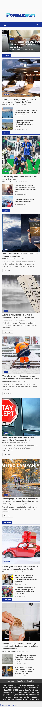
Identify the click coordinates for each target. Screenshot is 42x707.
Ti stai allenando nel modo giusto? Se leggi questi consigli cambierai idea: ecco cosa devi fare (7, 189)
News (5, 38)
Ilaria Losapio (8, 320)
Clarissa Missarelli (9, 105)
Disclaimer (31, 681)
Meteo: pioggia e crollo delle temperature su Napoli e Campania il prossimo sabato (21, 478)
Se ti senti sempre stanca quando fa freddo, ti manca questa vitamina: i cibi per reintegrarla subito (7, 671)
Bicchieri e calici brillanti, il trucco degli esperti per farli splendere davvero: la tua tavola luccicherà (21, 622)
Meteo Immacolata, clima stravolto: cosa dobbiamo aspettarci (21, 233)
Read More (7, 271)
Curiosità (6, 561)
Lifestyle (6, 638)
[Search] (37, 25)
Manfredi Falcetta (9, 572)
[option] (21, 41)
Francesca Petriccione (10, 651)
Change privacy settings (8, 705)
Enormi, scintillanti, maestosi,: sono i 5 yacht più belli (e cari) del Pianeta (21, 78)
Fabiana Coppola (9, 442)
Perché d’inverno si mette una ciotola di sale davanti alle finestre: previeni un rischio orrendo (7, 659)
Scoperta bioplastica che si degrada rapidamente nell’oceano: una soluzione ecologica (7, 124)
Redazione (10, 681)
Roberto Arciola (9, 49)
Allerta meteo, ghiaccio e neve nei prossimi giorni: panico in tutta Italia (21, 294)
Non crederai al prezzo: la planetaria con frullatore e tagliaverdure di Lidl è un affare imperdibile (7, 579)
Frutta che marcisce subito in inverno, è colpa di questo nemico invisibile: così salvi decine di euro (7, 591)
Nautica (6, 94)
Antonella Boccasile (9, 182)
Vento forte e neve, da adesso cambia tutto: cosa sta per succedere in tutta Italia (21, 355)
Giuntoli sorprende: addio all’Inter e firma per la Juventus (21, 155)
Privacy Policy (20, 681)
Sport (5, 171)
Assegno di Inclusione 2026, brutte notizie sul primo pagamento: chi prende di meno (19, 44)
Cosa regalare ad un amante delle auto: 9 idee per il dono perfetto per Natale (21, 545)
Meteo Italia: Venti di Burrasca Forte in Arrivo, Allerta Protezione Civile (21, 417)
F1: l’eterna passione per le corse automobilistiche (7, 201)
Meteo (6, 249)
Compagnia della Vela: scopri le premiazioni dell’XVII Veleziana (7, 112)
